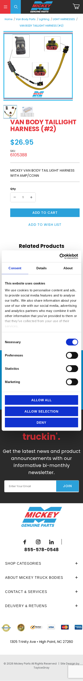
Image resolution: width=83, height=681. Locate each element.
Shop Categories (23, 563)
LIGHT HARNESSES (64, 19)
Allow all (41, 400)
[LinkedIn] (51, 541)
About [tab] (68, 268)
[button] (10, 112)
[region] (38, 112)
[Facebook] (24, 541)
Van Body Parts (26, 19)
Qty (13, 189)
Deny (41, 422)
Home (8, 19)
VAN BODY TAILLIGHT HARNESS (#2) (41, 25)
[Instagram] (38, 541)
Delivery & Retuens (26, 606)
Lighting (44, 19)
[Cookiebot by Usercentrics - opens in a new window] (59, 256)
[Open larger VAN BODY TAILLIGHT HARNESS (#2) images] (38, 66)
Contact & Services (26, 592)
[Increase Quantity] (31, 197)
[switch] (72, 355)
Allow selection (41, 411)
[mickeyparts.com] (41, 6)
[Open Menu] (5, 7)
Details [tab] (41, 268)
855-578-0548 (41, 549)
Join (67, 485)
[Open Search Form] (15, 7)
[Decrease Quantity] (14, 197)
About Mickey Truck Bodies (34, 577)
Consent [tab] (15, 268)
